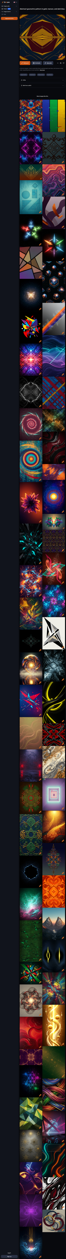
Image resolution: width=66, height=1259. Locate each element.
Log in (9, 1253)
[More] (57, 63)
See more (42, 70)
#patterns (49, 74)
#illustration (41, 74)
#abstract (32, 74)
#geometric (24, 74)
